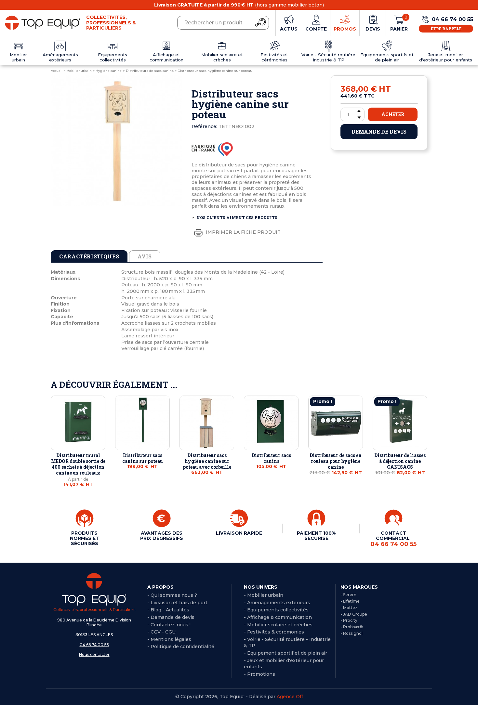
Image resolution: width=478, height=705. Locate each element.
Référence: (204, 126)
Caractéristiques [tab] (89, 256)
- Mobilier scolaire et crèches (278, 625)
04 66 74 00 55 (94, 644)
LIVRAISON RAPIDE (239, 533)
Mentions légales (171, 639)
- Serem (348, 594)
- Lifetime (350, 601)
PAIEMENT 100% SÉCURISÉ (316, 535)
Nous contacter (94, 654)
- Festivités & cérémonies (274, 632)
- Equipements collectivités (276, 610)
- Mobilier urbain (263, 595)
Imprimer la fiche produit (243, 232)
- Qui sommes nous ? (172, 595)
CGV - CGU (163, 632)
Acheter (392, 114)
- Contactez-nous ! (169, 625)
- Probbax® (351, 626)
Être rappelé (446, 28)
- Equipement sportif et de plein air (285, 653)
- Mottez (348, 607)
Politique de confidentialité (182, 646)
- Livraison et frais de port (177, 603)
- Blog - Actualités (168, 610)
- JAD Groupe (353, 614)
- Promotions (259, 674)
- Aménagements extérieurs (277, 603)
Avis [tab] (145, 256)
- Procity (348, 620)
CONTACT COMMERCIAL (393, 539)
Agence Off (290, 696)
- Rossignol (351, 633)
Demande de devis (379, 131)
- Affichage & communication (278, 617)
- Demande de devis (170, 617)
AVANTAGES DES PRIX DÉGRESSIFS (161, 535)
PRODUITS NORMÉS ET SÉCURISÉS (84, 538)
